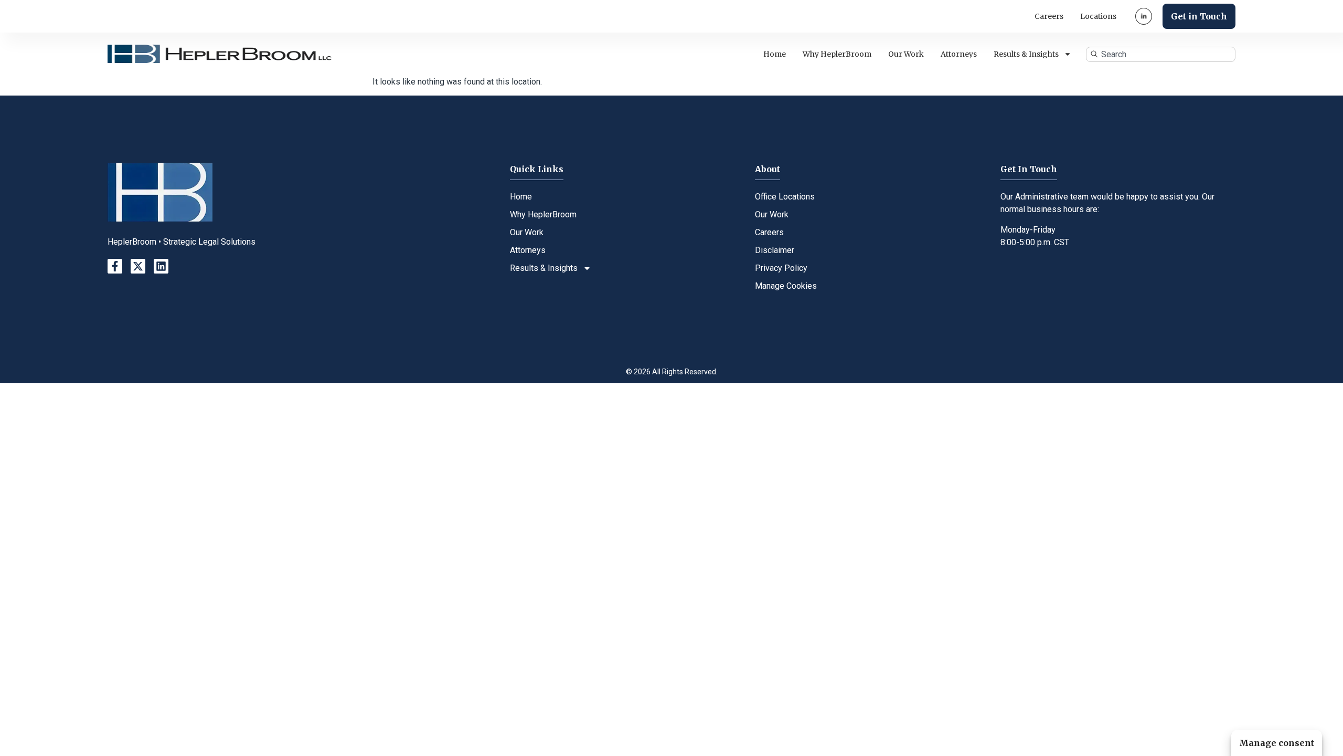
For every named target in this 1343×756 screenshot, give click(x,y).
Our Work (906, 54)
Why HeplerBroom (837, 54)
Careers (1049, 16)
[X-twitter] (138, 266)
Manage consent (1276, 743)
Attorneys (959, 54)
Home (774, 54)
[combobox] (1160, 54)
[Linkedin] (161, 266)
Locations (1098, 16)
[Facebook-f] (115, 266)
